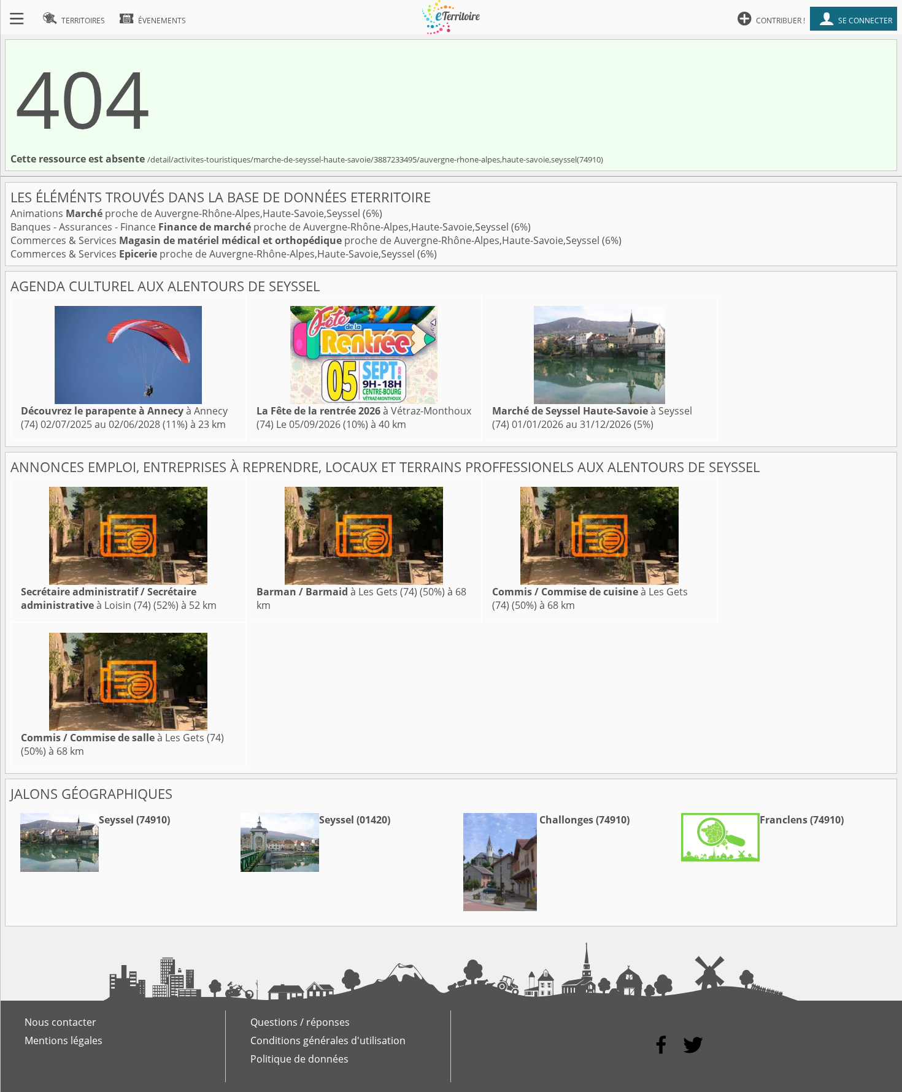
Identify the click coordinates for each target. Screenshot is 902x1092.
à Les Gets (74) (336, 591)
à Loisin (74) (108, 598)
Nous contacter (60, 1022)
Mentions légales (63, 1040)
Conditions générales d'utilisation (328, 1040)
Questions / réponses (300, 1022)
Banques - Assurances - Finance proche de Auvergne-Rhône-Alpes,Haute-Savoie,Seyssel (260, 227)
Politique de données (299, 1059)
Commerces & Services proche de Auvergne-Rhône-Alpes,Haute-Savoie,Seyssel (306, 240)
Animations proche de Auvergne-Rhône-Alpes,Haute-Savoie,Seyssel (186, 213)
